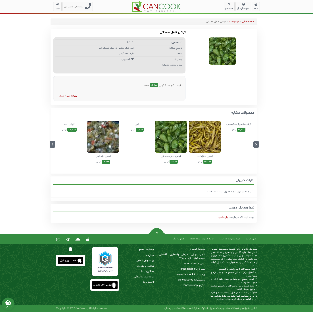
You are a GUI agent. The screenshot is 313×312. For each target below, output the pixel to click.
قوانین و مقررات (145, 266)
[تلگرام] (67, 239)
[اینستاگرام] (58, 239)
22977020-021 (191, 263)
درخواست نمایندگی (144, 277)
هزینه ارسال (243, 8)
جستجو (229, 8)
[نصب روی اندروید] (77, 239)
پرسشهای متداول (145, 260)
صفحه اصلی (248, 21)
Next (256, 144)
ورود (57, 8)
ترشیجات (234, 21)
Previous (52, 144)
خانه (256, 8)
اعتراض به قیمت (66, 95)
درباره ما (149, 255)
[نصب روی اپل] (87, 239)
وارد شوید (223, 217)
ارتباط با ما (148, 282)
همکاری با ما (147, 271)
